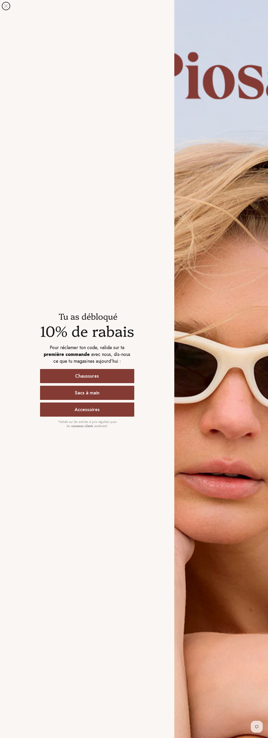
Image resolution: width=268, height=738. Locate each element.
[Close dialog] (6, 6)
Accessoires (87, 409)
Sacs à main (87, 392)
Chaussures (87, 376)
